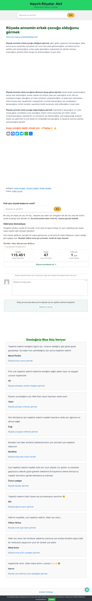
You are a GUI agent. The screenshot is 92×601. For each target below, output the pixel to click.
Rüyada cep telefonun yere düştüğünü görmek (27, 573)
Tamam (51, 599)
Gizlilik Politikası (46, 592)
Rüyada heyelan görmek (18, 486)
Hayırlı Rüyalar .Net (46, 4)
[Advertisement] (46, 72)
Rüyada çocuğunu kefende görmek (23, 432)
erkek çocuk (17, 191)
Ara (70, 15)
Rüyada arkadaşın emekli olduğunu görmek (26, 386)
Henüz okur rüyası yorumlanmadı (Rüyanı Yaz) (22, 37)
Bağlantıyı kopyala (46, 307)
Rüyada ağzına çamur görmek (21, 507)
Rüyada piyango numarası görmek (22, 407)
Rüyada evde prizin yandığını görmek (24, 553)
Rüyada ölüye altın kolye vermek (22, 457)
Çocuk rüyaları (32, 188)
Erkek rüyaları (45, 188)
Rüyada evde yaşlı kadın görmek (22, 528)
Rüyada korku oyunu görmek (20, 361)
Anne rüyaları (19, 188)
